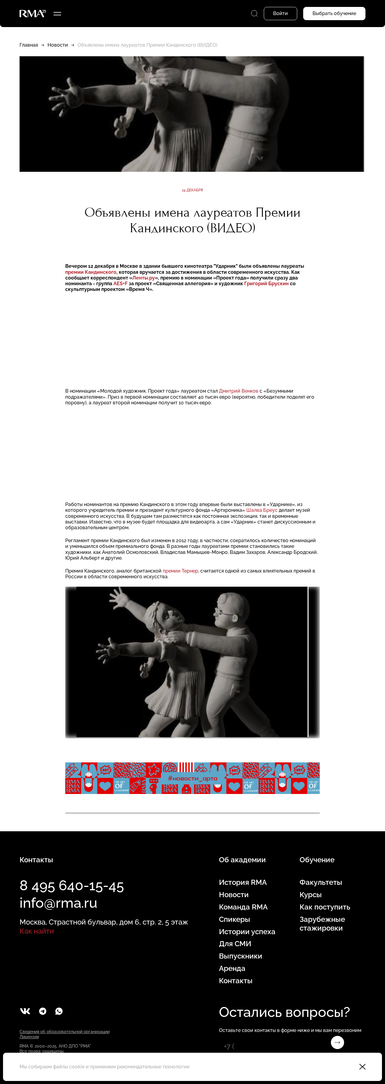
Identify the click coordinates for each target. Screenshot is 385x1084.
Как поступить (325, 907)
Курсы (311, 895)
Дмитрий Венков (239, 391)
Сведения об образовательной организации (64, 1031)
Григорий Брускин (267, 283)
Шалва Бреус (262, 510)
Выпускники (240, 956)
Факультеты (321, 882)
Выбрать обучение (334, 13)
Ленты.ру (143, 278)
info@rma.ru (58, 903)
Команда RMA (243, 907)
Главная (29, 45)
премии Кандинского (90, 272)
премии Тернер (180, 571)
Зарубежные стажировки (322, 923)
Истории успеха (247, 932)
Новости (58, 45)
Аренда (232, 968)
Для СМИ (235, 944)
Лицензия (29, 1036)
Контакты (236, 981)
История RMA (243, 882)
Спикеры (234, 919)
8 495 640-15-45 (72, 885)
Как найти (37, 931)
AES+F (121, 283)
